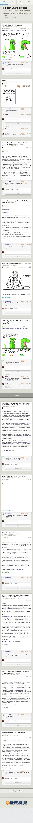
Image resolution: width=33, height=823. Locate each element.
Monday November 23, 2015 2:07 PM (10, 26)
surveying (6, 685)
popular (6, 114)
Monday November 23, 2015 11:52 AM (11, 82)
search (22, 30)
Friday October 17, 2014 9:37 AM (9, 406)
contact (7, 30)
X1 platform (20, 234)
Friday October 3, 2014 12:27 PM (10, 735)
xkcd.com (6, 84)
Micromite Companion (16, 569)
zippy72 (6, 383)
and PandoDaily (10, 430)
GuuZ (6, 128)
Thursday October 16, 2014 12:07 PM (10, 477)
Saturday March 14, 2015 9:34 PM (10, 145)
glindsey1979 (8, 62)
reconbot (7, 133)
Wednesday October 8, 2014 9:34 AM (10, 598)
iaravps (6, 376)
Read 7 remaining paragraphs (8, 641)
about (26, 30)
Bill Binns (4, 154)
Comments (17, 641)
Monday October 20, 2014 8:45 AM (10, 324)
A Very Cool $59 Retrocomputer (11, 532)
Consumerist (6, 147)
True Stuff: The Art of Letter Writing (12, 263)
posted (26, 227)
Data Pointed (6, 479)
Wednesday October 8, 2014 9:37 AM (10, 535)
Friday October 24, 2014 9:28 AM (9, 265)
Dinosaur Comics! (7, 28)
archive (3, 30)
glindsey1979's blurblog (15, 8)
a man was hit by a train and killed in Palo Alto (20, 423)
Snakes (4, 80)
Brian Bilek (4, 603)
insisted (18, 690)
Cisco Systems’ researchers (24, 162)
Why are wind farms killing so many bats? (14, 732)
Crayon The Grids (7, 476)
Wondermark (6, 267)
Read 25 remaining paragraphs (8, 704)
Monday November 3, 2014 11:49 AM (10, 203)
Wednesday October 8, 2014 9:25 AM (10, 674)
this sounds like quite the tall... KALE (12, 25)
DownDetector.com (22, 221)
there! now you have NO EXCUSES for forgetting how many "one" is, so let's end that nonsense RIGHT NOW (16, 322)
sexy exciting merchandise (15, 30)
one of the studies (6, 616)
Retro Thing (6, 537)
